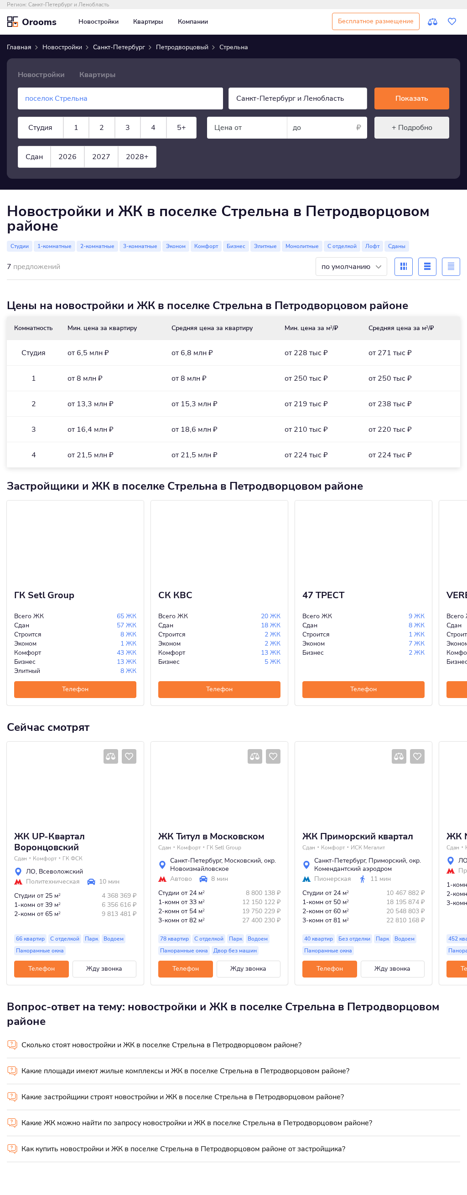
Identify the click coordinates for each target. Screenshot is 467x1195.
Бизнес (236, 246)
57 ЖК (126, 625)
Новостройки (98, 21)
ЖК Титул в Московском (211, 836)
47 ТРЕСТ (323, 595)
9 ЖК (417, 616)
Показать (411, 98)
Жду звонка (104, 968)
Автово (181, 879)
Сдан (34, 157)
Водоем (114, 938)
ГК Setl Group (44, 595)
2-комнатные (97, 246)
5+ (181, 128)
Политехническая (53, 882)
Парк (91, 938)
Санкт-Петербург (195, 860)
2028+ (137, 157)
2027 (101, 157)
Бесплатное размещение (376, 21)
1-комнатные (54, 246)
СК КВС (175, 595)
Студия (40, 128)
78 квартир (174, 938)
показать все (26, 187)
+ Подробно (412, 128)
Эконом (176, 246)
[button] (17, 783)
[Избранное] (452, 22)
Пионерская (332, 879)
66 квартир (30, 938)
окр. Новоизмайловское (223, 864)
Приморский (387, 860)
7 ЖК (417, 643)
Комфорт (206, 246)
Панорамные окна (40, 950)
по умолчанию (347, 267)
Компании (193, 21)
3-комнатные (140, 246)
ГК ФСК (72, 858)
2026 (67, 157)
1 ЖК (128, 643)
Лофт (372, 246)
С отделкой (342, 246)
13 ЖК (126, 661)
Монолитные (302, 246)
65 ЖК (126, 616)
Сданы (396, 246)
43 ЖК (126, 652)
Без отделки (354, 938)
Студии (19, 246)
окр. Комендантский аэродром (367, 864)
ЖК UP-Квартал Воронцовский (49, 842)
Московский (242, 860)
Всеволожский (61, 871)
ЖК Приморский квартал (357, 836)
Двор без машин (235, 950)
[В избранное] (129, 756)
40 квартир (318, 938)
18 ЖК (270, 625)
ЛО (31, 871)
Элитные (265, 246)
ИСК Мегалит (368, 847)
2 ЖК (272, 634)
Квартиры (148, 21)
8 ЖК (128, 634)
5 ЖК (272, 661)
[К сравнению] (432, 22)
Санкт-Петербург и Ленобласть (68, 4)
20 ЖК (270, 616)
